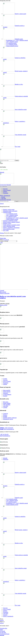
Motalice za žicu (7, 223)
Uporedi (5, 407)
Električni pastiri (7, 212)
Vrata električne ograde (8, 229)
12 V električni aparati (11, 44)
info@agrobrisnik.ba (7, 429)
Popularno (5, 382)
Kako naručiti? (6, 390)
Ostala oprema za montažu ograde (11, 225)
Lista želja (5, 406)
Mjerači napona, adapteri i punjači (11, 222)
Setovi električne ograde (9, 226)
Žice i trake (6, 230)
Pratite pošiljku (6, 403)
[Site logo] (8, 159)
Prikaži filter (3, 238)
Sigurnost (5, 393)
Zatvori (2, 203)
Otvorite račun (3, 628)
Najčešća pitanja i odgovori (9, 417)
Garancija (5, 413)
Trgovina (5, 380)
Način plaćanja (6, 391)
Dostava (5, 415)
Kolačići (5, 396)
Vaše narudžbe (6, 404)
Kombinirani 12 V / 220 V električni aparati (17, 40)
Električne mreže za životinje (10, 211)
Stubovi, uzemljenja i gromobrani (11, 227)
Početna (2, 233)
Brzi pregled (3, 292)
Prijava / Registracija (8, 616)
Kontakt (5, 416)
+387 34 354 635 (6, 427)
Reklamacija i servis (8, 419)
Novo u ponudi (7, 381)
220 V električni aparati (12, 41)
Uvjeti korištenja (7, 394)
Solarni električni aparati (12, 46)
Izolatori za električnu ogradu (10, 220)
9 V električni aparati (11, 43)
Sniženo (5, 384)
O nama (5, 378)
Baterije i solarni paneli (8, 209)
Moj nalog (5, 402)
